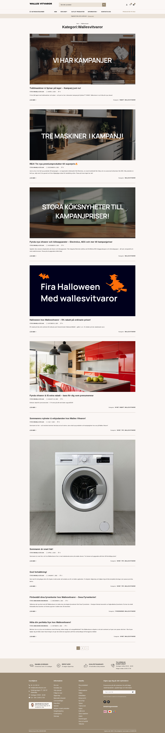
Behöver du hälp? (42, 704)
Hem (77, 23)
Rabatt (122, 100)
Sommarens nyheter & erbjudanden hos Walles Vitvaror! (58, 418)
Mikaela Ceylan (39, 91)
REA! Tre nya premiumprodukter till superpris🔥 (54, 164)
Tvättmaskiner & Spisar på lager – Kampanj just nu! (55, 88)
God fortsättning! (38, 572)
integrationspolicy (122, 696)
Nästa (87, 648)
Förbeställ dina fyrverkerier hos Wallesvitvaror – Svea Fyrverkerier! (63, 597)
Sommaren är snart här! (41, 549)
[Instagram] (108, 701)
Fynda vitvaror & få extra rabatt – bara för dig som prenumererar (62, 395)
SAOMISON (133, 731)
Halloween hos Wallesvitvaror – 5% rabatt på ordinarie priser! (60, 320)
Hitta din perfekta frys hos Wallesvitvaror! (50, 622)
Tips (122, 430)
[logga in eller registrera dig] (126, 4)
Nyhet (117, 407)
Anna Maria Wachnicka (41, 600)
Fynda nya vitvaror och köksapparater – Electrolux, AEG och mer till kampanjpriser (71, 242)
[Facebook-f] (104, 701)
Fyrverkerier (119, 611)
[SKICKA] (132, 692)
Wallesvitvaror (130, 100)
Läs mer (32, 100)
